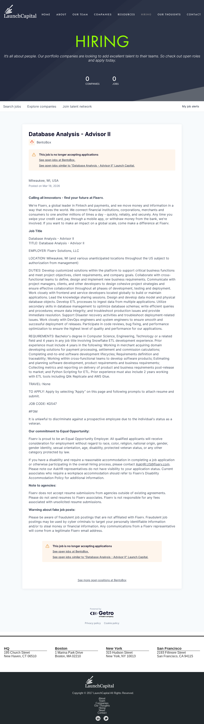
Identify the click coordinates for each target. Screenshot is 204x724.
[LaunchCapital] (100, 682)
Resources (126, 14)
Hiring (146, 14)
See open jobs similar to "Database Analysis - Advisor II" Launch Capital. (87, 165)
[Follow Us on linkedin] (98, 719)
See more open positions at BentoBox (102, 580)
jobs (12, 106)
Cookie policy (111, 623)
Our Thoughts (169, 14)
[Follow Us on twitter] (106, 719)
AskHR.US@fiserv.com (153, 464)
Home (46, 14)
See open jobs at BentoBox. (57, 160)
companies (41, 106)
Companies (103, 14)
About (61, 14)
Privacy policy (93, 623)
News (102, 710)
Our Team (80, 14)
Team (102, 701)
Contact (194, 14)
